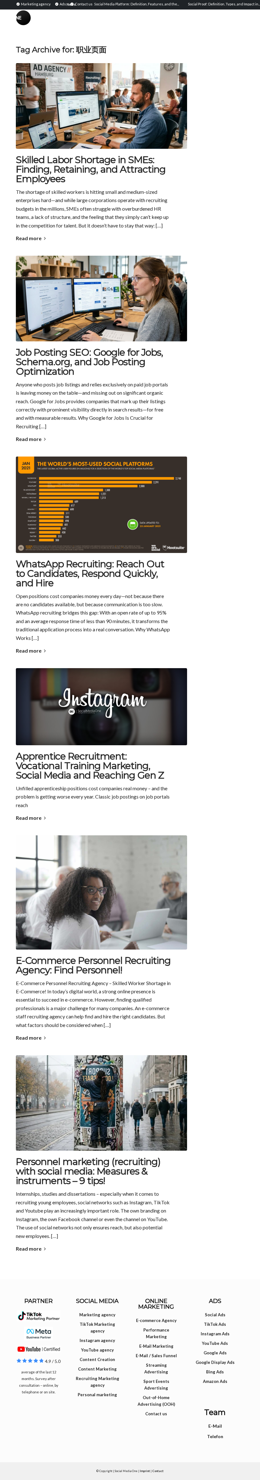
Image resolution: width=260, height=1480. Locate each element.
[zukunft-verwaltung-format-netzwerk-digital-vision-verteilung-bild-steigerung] (101, 1103)
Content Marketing (97, 1368)
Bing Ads (215, 1371)
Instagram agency (97, 1340)
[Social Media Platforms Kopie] (101, 505)
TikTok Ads (215, 1324)
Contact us (156, 1413)
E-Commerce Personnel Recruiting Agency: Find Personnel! (93, 965)
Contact (158, 1471)
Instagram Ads (215, 1333)
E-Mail (215, 1426)
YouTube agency (97, 1349)
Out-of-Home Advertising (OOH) (156, 1401)
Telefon (215, 1436)
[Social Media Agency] (73, 23)
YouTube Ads (215, 1343)
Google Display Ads (215, 1362)
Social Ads (215, 1314)
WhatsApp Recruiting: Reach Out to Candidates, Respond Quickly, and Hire (90, 573)
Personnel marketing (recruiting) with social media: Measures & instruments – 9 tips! (88, 1171)
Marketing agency (97, 1314)
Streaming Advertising (156, 1368)
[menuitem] (34, 4)
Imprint (145, 1471)
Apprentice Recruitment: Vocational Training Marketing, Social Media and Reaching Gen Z (90, 765)
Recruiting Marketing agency (97, 1382)
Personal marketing (97, 1394)
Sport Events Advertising (156, 1385)
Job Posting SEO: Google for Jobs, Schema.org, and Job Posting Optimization (89, 361)
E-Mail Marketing (156, 1346)
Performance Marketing (156, 1333)
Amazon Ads (215, 1381)
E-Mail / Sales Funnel (156, 1355)
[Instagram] (101, 706)
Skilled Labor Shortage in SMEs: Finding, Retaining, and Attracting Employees (91, 169)
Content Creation (97, 1359)
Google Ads (215, 1352)
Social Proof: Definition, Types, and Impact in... (208, 4)
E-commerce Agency (156, 1320)
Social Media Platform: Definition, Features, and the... (120, 4)
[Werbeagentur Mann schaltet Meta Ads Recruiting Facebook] (101, 106)
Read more (29, 238)
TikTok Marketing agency (97, 1327)
